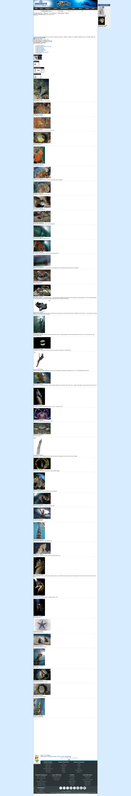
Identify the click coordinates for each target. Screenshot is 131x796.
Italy (79, 766)
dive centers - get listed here (38, 43)
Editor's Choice (48, 766)
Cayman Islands (64, 765)
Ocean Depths (69, 757)
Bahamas (63, 766)
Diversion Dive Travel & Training (43, 46)
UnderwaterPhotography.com (77, 791)
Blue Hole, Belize (87, 781)
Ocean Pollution (75, 757)
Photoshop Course (56, 778)
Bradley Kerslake (39, 282)
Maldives (63, 768)
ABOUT (80, 8)
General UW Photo (72, 781)
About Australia (40, 47)
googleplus (67, 788)
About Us (41, 789)
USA (63, 763)
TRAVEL (87, 8)
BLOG (41, 8)
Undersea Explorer (40, 45)
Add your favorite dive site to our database (55, 756)
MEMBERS (47, 8)
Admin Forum (72, 783)
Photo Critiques (72, 776)
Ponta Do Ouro (87, 784)
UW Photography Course (56, 776)
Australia (40, 38)
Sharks (41, 779)
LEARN (55, 8)
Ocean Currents (63, 757)
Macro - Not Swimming (41, 776)
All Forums (72, 784)
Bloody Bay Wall (87, 776)
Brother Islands (87, 783)
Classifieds (72, 778)
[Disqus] (65, 736)
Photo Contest (72, 779)
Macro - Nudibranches (41, 778)
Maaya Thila (87, 778)
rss (74, 788)
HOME (36, 8)
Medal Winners (48, 770)
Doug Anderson (38, 99)
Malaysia (63, 770)
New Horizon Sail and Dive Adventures (42, 53)
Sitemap (41, 794)
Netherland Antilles (78, 770)
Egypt (79, 763)
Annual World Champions (48, 768)
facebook (60, 788)
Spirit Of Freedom (40, 48)
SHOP (93, 8)
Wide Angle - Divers (41, 783)
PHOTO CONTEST (64, 8)
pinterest (71, 788)
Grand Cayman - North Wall (87, 779)
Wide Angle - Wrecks (41, 784)
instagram (84, 788)
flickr (64, 788)
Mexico (79, 768)
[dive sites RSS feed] (69, 759)
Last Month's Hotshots (48, 763)
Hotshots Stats (48, 765)
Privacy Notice (70, 790)
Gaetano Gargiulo (39, 114)
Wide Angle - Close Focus (41, 781)
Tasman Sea (46, 39)
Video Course (56, 779)
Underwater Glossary (41, 792)
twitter (77, 788)
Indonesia (79, 765)
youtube (81, 788)
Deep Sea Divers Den (41, 50)
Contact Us (41, 790)
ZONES (73, 8)
